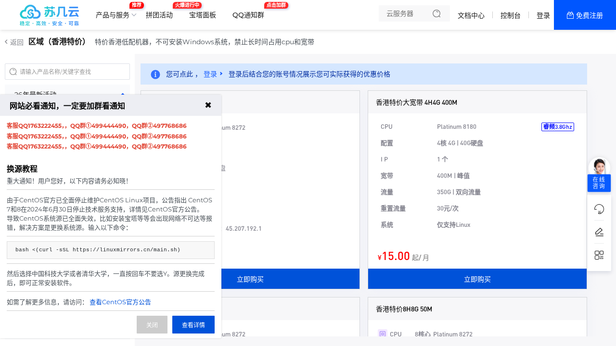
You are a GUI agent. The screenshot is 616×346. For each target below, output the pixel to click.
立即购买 (250, 278)
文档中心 (471, 15)
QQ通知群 (250, 11)
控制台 (510, 15)
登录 (543, 15)
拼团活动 (162, 11)
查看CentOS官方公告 (120, 302)
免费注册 (589, 15)
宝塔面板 (202, 15)
